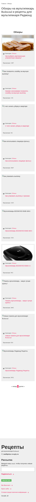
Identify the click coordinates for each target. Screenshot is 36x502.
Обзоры (14, 53)
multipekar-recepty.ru (11, 454)
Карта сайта (5, 489)
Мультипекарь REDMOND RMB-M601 (18, 231)
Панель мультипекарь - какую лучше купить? (18, 302)
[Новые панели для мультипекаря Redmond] (18, 316)
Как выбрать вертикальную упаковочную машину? (15, 57)
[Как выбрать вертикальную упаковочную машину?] (18, 36)
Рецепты (12, 447)
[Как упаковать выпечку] (11, 176)
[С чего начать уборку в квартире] (14, 106)
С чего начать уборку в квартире (17, 126)
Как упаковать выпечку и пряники (17, 196)
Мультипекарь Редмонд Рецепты (17, 370)
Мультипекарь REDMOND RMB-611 (18, 266)
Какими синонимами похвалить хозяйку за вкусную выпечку (16, 92)
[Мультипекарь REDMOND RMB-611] (18, 246)
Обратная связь (6, 480)
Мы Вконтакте (6, 485)
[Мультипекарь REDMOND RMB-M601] (16, 211)
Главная (3, 3)
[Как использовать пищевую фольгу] (15, 141)
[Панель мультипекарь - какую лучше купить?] (18, 281)
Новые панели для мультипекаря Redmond (17, 337)
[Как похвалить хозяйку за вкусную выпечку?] (18, 71)
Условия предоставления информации (14, 492)
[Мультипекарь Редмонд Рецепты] (15, 351)
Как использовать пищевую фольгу (18, 161)
